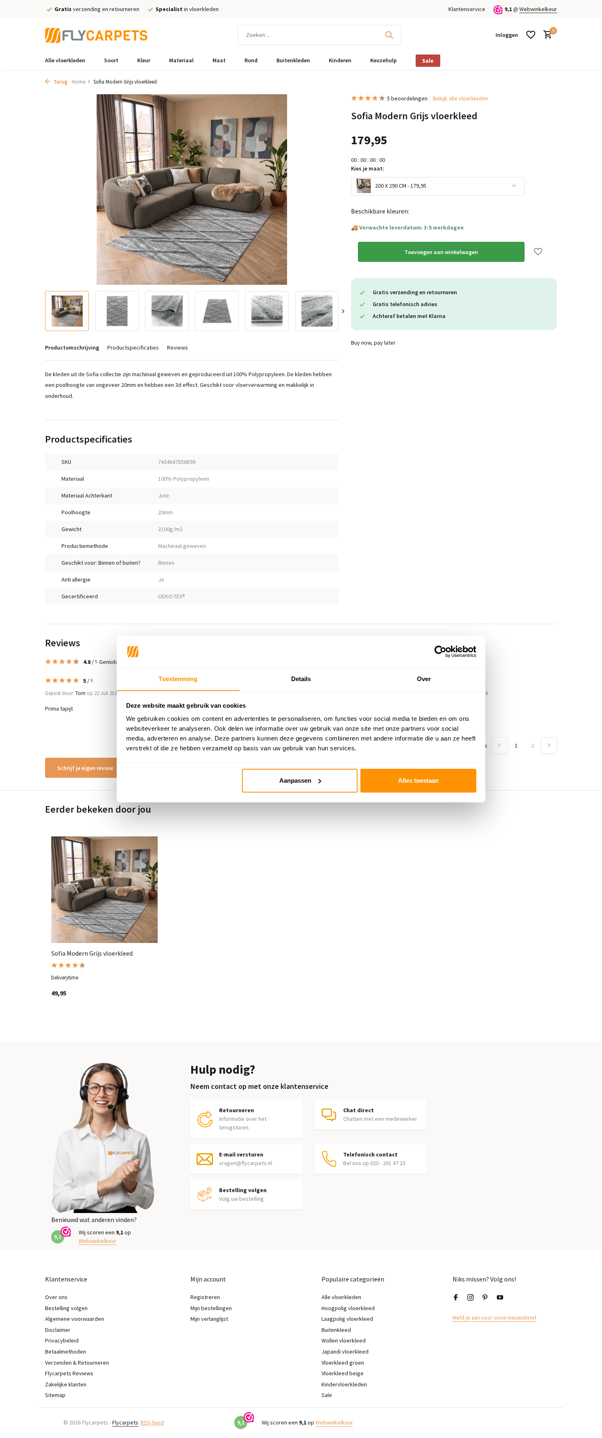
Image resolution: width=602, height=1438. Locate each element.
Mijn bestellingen (211, 1308)
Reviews (177, 347)
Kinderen (340, 60)
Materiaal (181, 60)
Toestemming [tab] (177, 678)
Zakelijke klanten (65, 1384)
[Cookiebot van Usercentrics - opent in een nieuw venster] (440, 651)
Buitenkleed (336, 1330)
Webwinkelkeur (538, 9)
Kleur (143, 60)
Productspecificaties (133, 347)
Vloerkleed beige (342, 1373)
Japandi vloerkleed (345, 1351)
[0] (545, 35)
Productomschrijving (72, 347)
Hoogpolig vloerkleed (348, 1308)
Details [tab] (301, 678)
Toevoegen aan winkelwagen (441, 251)
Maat (219, 60)
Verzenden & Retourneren (77, 1362)
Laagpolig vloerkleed (347, 1318)
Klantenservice (466, 9)
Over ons (56, 1297)
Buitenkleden (293, 60)
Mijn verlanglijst (209, 1318)
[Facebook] (456, 1298)
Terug (60, 81)
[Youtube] (500, 1298)
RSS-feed (152, 1422)
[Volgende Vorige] (549, 745)
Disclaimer (57, 1330)
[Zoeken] (389, 35)
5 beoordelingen (407, 98)
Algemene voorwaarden (74, 1318)
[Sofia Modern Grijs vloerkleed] (104, 889)
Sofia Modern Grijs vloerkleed (92, 953)
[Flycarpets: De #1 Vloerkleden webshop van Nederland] (96, 34)
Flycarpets (125, 1422)
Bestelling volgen (66, 1308)
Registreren (205, 1297)
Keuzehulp (383, 60)
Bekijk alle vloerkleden (460, 98)
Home (78, 81)
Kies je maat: (367, 168)
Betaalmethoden (65, 1351)
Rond (251, 60)
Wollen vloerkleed (343, 1340)
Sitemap (55, 1395)
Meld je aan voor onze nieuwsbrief (494, 1317)
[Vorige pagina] (499, 745)
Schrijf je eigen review (85, 768)
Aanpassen (295, 780)
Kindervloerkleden (344, 1384)
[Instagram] (470, 1298)
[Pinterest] (485, 1298)
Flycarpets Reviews (69, 1373)
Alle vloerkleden (65, 60)
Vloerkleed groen (342, 1362)
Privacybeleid (62, 1340)
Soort (111, 60)
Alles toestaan (418, 780)
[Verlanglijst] (530, 34)
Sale (428, 60)
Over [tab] (424, 678)
